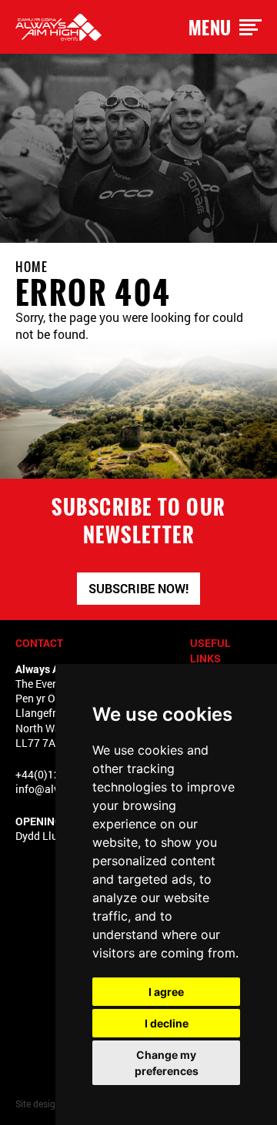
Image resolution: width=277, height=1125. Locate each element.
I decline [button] (167, 1023)
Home (31, 266)
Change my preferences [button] (167, 1062)
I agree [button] (166, 991)
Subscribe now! (138, 588)
